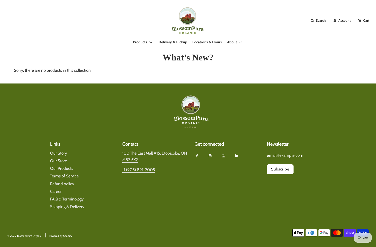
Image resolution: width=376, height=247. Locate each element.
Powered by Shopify (60, 235)
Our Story (58, 153)
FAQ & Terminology (67, 199)
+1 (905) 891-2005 (138, 169)
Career (56, 191)
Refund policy (62, 183)
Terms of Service (64, 176)
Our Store (58, 160)
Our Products (61, 168)
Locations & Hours (207, 42)
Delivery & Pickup (173, 42)
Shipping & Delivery (67, 206)
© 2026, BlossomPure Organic (24, 235)
